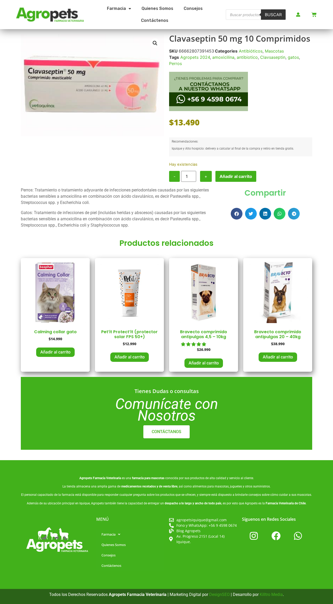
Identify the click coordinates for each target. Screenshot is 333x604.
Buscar (273, 14)
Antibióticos (250, 51)
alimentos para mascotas (211, 486)
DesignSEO (219, 594)
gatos (293, 57)
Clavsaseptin (272, 57)
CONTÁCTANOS (166, 431)
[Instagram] (254, 535)
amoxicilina (223, 57)
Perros (175, 63)
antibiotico (247, 57)
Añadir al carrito (236, 176)
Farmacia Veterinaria (107, 478)
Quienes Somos (157, 8)
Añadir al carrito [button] (55, 352)
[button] (155, 43)
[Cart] (314, 14)
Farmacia (116, 8)
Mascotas (274, 51)
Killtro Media (271, 594)
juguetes (236, 486)
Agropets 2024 (195, 57)
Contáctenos (154, 20)
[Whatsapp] (298, 535)
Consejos (193, 8)
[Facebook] (276, 535)
